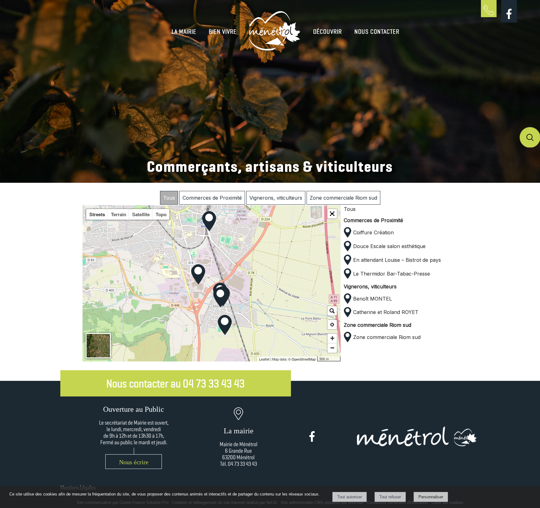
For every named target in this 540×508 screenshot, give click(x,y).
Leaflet (264, 358)
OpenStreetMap (304, 358)
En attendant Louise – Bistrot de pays (397, 260)
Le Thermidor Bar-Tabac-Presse (391, 274)
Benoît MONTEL (372, 299)
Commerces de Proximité (212, 198)
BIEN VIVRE (223, 31)
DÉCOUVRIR (327, 31)
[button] (332, 213)
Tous (169, 198)
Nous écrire (133, 462)
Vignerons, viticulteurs (275, 198)
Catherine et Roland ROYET (385, 312)
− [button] (332, 348)
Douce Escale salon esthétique (389, 246)
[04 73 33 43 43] (488, 20)
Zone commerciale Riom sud (343, 198)
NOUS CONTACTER (376, 31)
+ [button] (332, 338)
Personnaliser (430, 497)
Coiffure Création (373, 232)
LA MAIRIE (184, 31)
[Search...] (332, 311)
